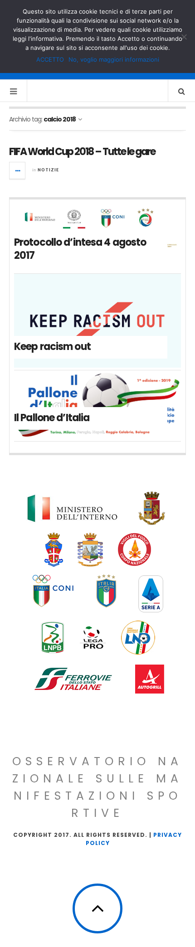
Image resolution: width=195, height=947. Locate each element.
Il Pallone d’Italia (51, 418)
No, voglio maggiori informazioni (113, 59)
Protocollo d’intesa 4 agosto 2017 (80, 248)
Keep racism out (52, 347)
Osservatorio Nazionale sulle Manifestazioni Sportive (97, 787)
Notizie (48, 169)
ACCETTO (50, 59)
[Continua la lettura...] (18, 170)
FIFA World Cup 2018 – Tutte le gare (82, 152)
